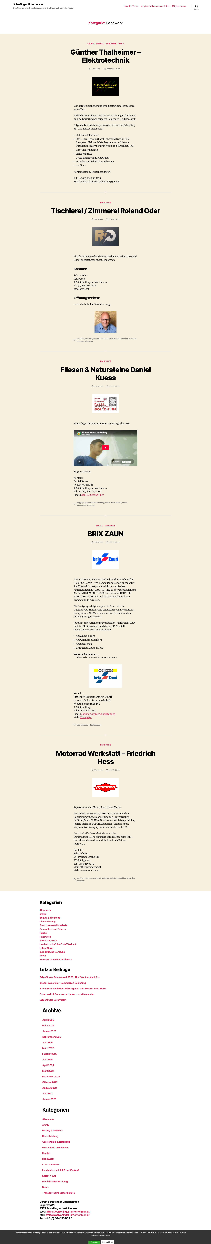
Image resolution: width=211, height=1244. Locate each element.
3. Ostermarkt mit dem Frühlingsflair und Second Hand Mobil (73, 988)
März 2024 (48, 1071)
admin (97, 69)
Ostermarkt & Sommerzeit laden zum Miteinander (67, 994)
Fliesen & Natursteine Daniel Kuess (105, 373)
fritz (86, 878)
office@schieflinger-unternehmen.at (67, 1214)
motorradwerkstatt (109, 878)
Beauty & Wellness (50, 917)
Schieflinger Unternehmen (28, 4)
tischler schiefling (121, 338)
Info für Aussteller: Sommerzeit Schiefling (63, 983)
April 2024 (48, 1065)
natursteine (81, 505)
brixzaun (84, 725)
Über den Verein (131, 6)
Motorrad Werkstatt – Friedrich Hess (105, 757)
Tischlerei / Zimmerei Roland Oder (105, 210)
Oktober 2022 (50, 1082)
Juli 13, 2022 (114, 386)
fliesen (118, 502)
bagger (79, 502)
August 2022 (49, 1088)
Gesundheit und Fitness (53, 929)
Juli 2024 (47, 1059)
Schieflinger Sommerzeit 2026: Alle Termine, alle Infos (69, 977)
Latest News (46, 948)
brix (78, 725)
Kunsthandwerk (48, 940)
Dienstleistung (48, 921)
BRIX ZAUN (105, 533)
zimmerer (89, 341)
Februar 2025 (49, 1054)
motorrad (97, 878)
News (121, 44)
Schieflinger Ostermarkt (53, 1000)
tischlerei (132, 338)
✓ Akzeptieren (94, 1242)
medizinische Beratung (52, 952)
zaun (99, 725)
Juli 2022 (47, 1093)
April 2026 (48, 1020)
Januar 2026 (49, 1031)
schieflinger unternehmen (95, 338)
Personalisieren (107, 1242)
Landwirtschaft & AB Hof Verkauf (58, 944)
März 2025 (48, 1048)
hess (90, 878)
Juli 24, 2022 (114, 219)
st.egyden (131, 878)
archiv (90, 44)
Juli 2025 (47, 1042)
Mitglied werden (179, 6)
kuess (124, 502)
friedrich (80, 878)
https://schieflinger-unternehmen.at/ (68, 1211)
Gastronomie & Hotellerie (53, 925)
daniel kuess (110, 502)
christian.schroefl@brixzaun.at (98, 714)
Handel (100, 44)
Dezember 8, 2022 (114, 69)
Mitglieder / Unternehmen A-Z (154, 6)
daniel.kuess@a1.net (92, 495)
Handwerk (111, 44)
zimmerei (80, 341)
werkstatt (81, 881)
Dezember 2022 (51, 1076)
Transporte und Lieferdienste (56, 959)
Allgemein (45, 910)
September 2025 (51, 1037)
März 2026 (48, 1025)
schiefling (80, 338)
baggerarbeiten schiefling (93, 502)
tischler (110, 338)
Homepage (86, 717)
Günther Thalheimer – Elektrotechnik (105, 56)
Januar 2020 (49, 1099)
